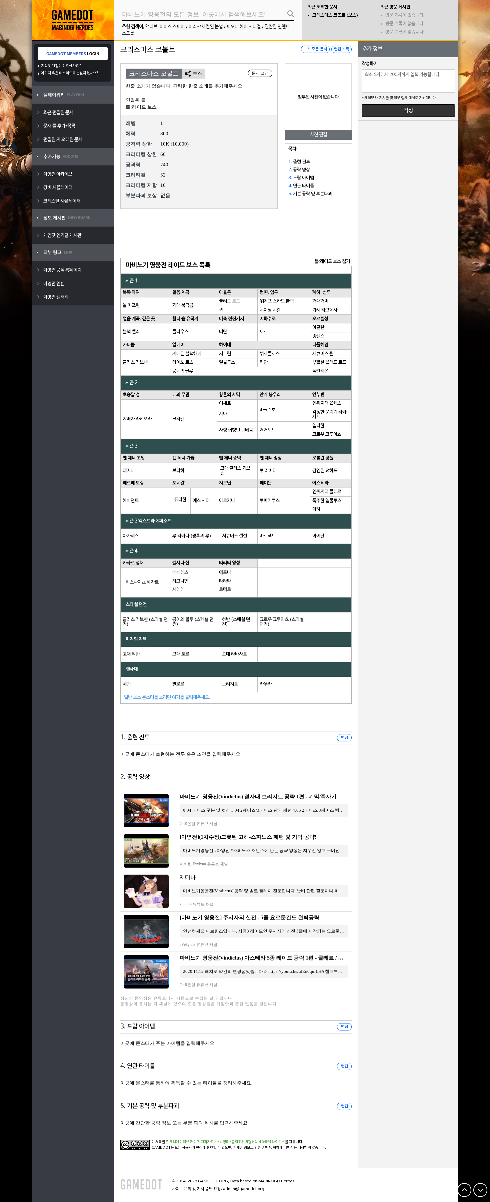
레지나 (129, 470)
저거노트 (268, 430)
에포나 (225, 572)
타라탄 (225, 581)
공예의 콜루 (182, 371)
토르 (264, 331)
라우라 (266, 684)
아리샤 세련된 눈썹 (206, 26)
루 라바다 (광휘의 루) (191, 536)
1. (290, 162)
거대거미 (320, 301)
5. (290, 194)
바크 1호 (267, 410)
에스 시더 (201, 500)
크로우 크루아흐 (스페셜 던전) (282, 622)
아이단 (318, 536)
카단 (264, 362)
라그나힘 (180, 581)
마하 (316, 509)
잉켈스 (318, 336)
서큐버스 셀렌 (234, 536)
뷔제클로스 (270, 353)
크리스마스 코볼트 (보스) (335, 15)
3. (290, 178)
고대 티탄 (131, 654)
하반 (223, 414)
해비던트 (131, 500)
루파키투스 (270, 500)
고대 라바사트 (234, 654)
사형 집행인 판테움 (236, 430)
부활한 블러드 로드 (329, 362)
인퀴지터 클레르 (326, 491)
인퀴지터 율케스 (326, 403)
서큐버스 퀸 (322, 353)
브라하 (178, 470)
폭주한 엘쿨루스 (326, 500)
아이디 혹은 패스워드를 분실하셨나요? (70, 73)
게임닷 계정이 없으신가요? (61, 66)
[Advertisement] (236, 234)
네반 (127, 684)
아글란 (318, 327)
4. (290, 186)
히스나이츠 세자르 (142, 582)
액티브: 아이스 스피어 (165, 26)
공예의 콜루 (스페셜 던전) (192, 622)
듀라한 (180, 499)
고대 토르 (180, 654)
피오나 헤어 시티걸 (244, 26)
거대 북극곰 (182, 305)
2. (290, 170)
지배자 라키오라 (137, 419)
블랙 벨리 (131, 331)
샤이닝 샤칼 (270, 310)
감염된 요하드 (324, 470)
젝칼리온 (320, 371)
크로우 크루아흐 (326, 434)
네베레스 (180, 572)
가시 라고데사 (324, 310)
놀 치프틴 (131, 305)
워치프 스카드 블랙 (277, 301)
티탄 (223, 331)
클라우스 (180, 331)
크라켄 (178, 419)
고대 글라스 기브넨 (235, 471)
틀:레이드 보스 (141, 107)
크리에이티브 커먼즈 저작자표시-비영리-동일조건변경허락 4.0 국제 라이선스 (227, 1142)
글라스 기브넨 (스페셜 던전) (145, 622)
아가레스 (131, 536)
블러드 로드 (229, 301)
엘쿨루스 (227, 362)
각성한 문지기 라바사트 (329, 414)
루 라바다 (268, 470)
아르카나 (227, 500)
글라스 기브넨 (135, 362)
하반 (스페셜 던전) (236, 622)
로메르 (225, 589)
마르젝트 (268, 536)
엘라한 (318, 425)
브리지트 (230, 684)
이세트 (225, 403)
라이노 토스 (182, 362)
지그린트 (227, 353)
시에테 (178, 589)
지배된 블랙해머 (186, 353)
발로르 (178, 684)
